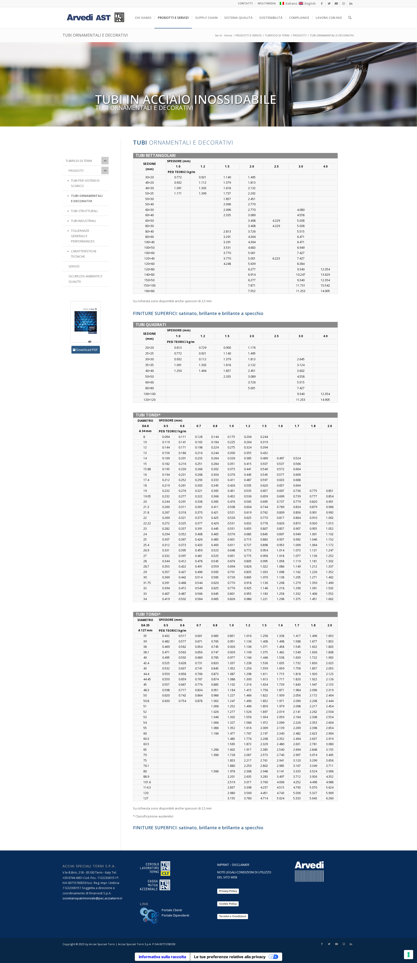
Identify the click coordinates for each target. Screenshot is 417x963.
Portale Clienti (172, 910)
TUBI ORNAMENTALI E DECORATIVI (95, 35)
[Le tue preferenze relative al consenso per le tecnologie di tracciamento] (408, 954)
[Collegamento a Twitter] (329, 944)
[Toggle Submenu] (105, 160)
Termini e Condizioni (232, 916)
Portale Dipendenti (175, 915)
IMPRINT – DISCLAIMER (233, 865)
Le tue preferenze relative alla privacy (229, 956)
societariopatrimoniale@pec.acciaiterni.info (94, 898)
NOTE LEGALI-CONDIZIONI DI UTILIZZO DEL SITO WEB (244, 874)
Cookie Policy (228, 903)
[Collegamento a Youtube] (336, 944)
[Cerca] (349, 17)
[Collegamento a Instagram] (343, 944)
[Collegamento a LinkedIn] (350, 944)
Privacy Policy (228, 891)
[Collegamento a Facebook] (322, 944)
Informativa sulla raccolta (162, 956)
